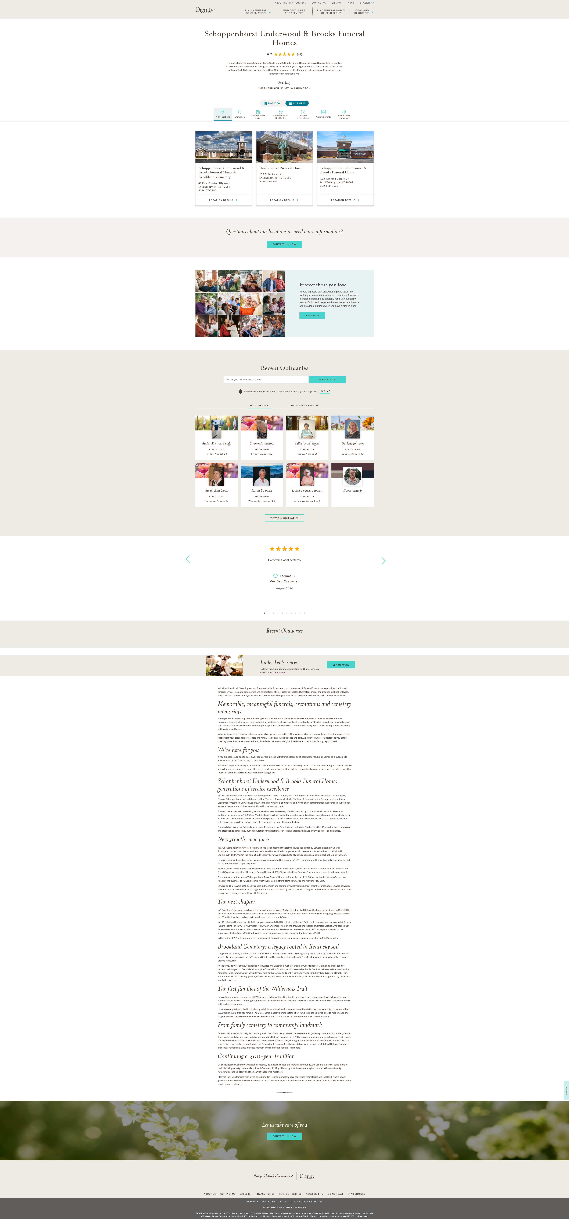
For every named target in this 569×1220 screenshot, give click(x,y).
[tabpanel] (284, 573)
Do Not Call (335, 1194)
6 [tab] (286, 613)
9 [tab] (300, 613)
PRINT (350, 3)
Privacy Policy (265, 1194)
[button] (365, 3)
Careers (245, 1194)
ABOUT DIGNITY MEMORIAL (290, 3)
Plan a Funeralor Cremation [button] (256, 11)
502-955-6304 (268, 181)
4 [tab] (277, 613)
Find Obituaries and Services (294, 11)
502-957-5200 (207, 190)
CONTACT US (319, 3)
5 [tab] (282, 613)
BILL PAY (337, 3)
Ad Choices (357, 1194)
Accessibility (314, 1194)
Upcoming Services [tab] (305, 405)
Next (380, 559)
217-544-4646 (277, 672)
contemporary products (265, 725)
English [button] (365, 3)
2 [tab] (268, 613)
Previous (187, 564)
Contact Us (227, 1194)
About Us (210, 1194)
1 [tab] (264, 613)
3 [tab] (273, 613)
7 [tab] (291, 613)
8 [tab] (295, 613)
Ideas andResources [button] (361, 11)
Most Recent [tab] (259, 405)
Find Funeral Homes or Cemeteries (331, 11)
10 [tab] (304, 613)
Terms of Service (290, 1194)
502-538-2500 (329, 185)
